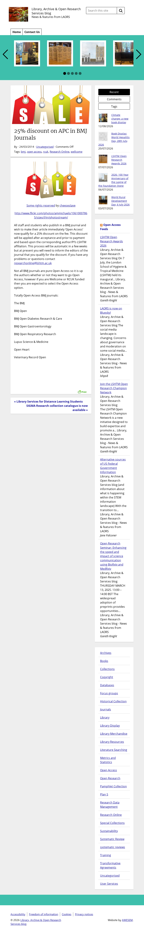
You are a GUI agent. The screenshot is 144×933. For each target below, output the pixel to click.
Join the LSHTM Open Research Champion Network (114, 388)
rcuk (45, 151)
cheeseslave (68, 205)
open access (34, 151)
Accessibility (18, 914)
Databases (107, 685)
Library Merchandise (113, 734)
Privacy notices (84, 914)
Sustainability (109, 831)
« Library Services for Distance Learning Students (48, 401)
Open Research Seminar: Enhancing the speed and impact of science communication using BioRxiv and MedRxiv (113, 556)
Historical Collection (113, 701)
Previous (5, 54)
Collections (107, 669)
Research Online (59, 151)
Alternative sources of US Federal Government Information (113, 466)
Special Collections (112, 823)
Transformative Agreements (110, 865)
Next (138, 54)
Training (105, 855)
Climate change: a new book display (119, 118)
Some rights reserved (41, 205)
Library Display (110, 726)
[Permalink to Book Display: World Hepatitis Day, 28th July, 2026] (103, 136)
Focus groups (109, 693)
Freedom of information (43, 914)
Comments (114, 99)
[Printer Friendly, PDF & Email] (82, 390)
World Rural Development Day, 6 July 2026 (120, 200)
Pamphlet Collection (113, 786)
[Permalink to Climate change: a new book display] (103, 118)
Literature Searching (113, 750)
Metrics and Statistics (108, 760)
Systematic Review (112, 839)
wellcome (76, 151)
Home (16, 32)
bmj (23, 151)
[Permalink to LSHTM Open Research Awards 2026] (103, 159)
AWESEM (127, 920)
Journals (105, 709)
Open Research (110, 778)
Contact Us (32, 32)
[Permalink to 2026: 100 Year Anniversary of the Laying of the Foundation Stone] (103, 177)
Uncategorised (45, 146)
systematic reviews (112, 847)
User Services (109, 884)
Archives (105, 653)
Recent (114, 92)
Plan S (104, 794)
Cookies (66, 914)
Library (104, 717)
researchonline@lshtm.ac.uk (33, 263)
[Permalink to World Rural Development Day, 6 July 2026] (103, 200)
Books (104, 661)
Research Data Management (109, 805)
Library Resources (112, 742)
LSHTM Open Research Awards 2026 (119, 159)
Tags (114, 106)
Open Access (108, 770)
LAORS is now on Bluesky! (111, 310)
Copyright (106, 677)
